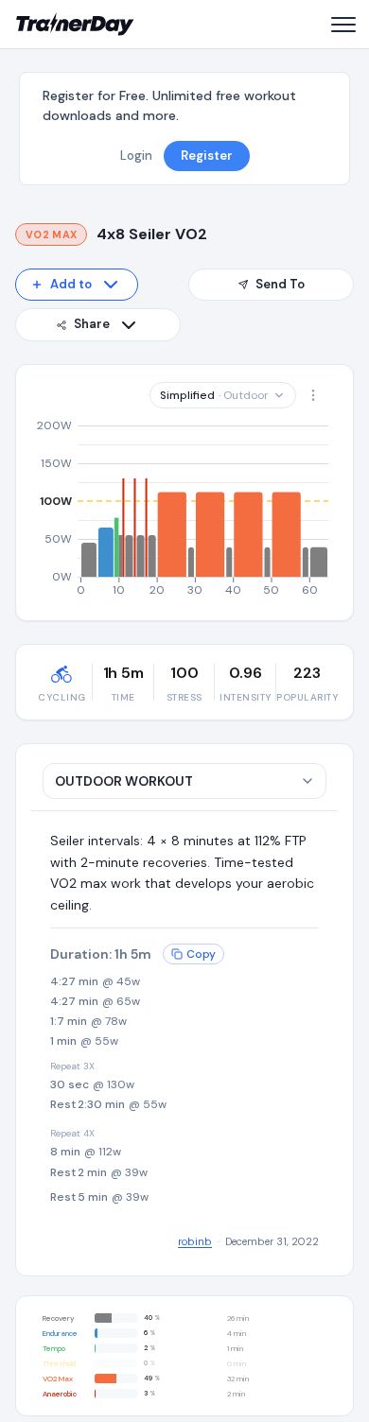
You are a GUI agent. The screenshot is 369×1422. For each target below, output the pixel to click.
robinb (195, 1241)
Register (207, 155)
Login (136, 155)
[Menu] (342, 24)
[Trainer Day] (75, 24)
